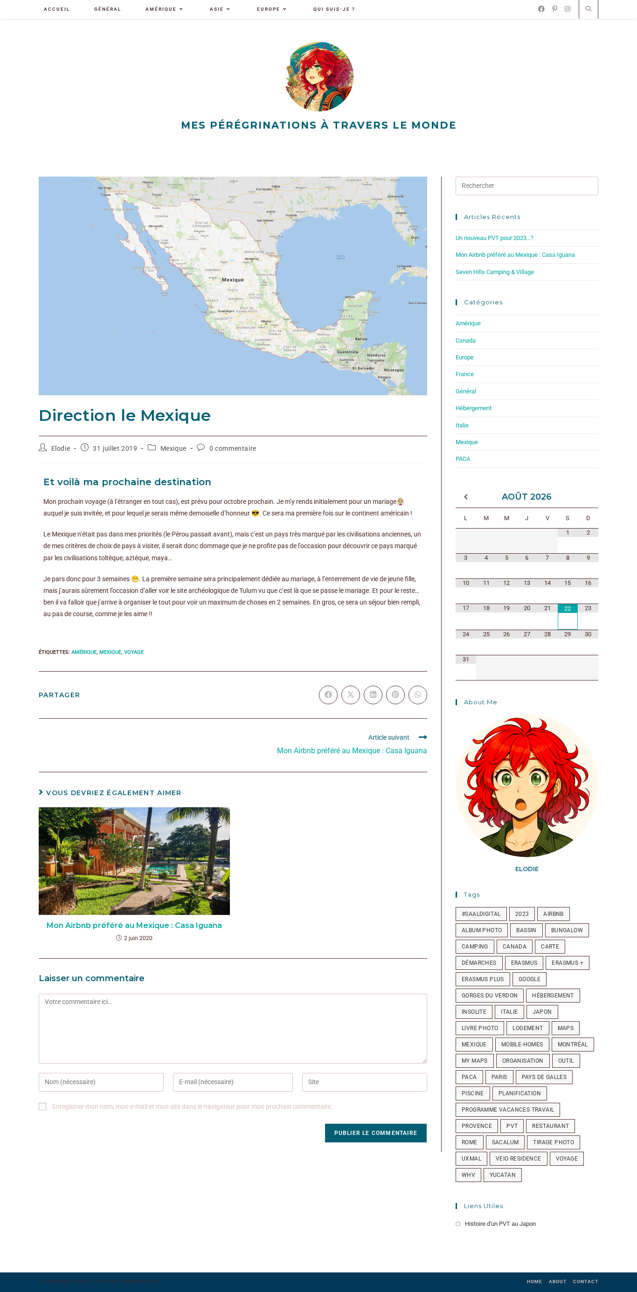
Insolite (474, 1012)
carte (550, 946)
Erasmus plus (483, 979)
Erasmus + (567, 963)
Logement (527, 1028)
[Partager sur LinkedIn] (373, 695)
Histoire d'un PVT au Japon (500, 1223)
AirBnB (553, 914)
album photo (482, 930)
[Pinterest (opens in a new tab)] (554, 9)
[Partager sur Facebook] (328, 695)
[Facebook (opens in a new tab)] (541, 9)
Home (534, 1281)
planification (520, 1093)
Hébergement (474, 408)
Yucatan (503, 1175)
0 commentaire (232, 448)
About (558, 1281)
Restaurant (550, 1126)
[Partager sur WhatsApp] (418, 695)
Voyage (134, 652)
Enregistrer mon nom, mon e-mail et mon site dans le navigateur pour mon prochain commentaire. (192, 1106)
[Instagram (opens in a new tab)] (567, 9)
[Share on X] (350, 695)
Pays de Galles (544, 1077)
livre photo (480, 1028)
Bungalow (567, 930)
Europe (465, 357)
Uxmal (471, 1158)
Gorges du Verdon (490, 995)
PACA (463, 458)
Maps (566, 1028)
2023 (522, 914)
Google (529, 979)
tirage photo (553, 1142)
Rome (470, 1142)
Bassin (526, 930)
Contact (585, 1281)
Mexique (173, 448)
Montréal (573, 1044)
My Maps (475, 1061)
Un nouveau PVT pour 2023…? (494, 237)
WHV (468, 1175)
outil (566, 1061)
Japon (542, 1012)
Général (466, 391)
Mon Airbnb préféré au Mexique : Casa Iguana (134, 925)
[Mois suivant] (588, 497)
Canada (466, 340)
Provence (477, 1126)
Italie (462, 425)
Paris (499, 1077)
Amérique (84, 652)
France (465, 374)
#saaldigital (481, 914)
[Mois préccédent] (466, 497)
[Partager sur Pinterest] (395, 695)
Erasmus (524, 963)
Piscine (473, 1093)
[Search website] (588, 10)
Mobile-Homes (522, 1044)
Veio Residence (518, 1158)
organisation (523, 1061)
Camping (475, 946)
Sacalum (505, 1142)
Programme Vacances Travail (508, 1109)
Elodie (60, 448)
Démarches (479, 963)
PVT (512, 1126)
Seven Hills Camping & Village (495, 271)
